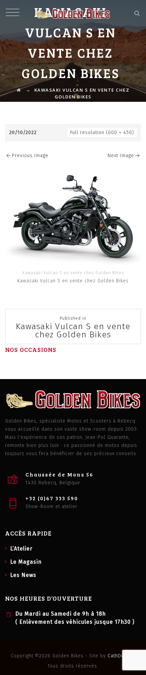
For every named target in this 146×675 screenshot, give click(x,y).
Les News (23, 575)
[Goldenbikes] (73, 13)
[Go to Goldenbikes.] (19, 90)
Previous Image (30, 155)
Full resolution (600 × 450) (102, 132)
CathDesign (121, 656)
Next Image (121, 155)
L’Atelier (21, 548)
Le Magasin (26, 562)
